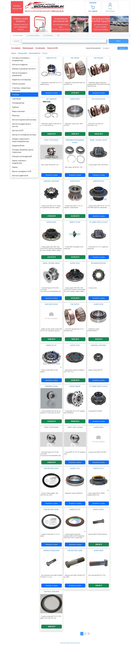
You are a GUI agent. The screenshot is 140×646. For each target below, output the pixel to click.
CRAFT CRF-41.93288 (74, 427)
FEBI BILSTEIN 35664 (51, 509)
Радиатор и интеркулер (21, 79)
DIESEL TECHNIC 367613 (98, 140)
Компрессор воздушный (22, 156)
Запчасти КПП (17, 130)
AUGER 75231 (75, 345)
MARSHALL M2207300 (51, 181)
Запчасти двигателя (20, 175)
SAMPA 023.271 (98, 468)
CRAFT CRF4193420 (51, 140)
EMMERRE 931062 (51, 386)
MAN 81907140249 (51, 304)
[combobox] (59, 41)
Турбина (15, 107)
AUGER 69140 (75, 181)
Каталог (13, 53)
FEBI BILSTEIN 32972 (51, 468)
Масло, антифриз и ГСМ (21, 171)
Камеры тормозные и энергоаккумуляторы (20, 140)
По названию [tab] (48, 35)
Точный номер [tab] (18, 35)
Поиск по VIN (52, 47)
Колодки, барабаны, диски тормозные (22, 151)
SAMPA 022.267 (51, 345)
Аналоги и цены (51, 93)
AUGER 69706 (98, 304)
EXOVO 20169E (98, 509)
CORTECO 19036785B (51, 591)
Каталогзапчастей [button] (17, 7)
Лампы (15, 167)
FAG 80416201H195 (98, 99)
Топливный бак (18, 103)
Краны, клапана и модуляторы (19, 161)
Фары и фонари (18, 111)
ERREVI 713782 (75, 222)
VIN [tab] (58, 35)
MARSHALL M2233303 (98, 345)
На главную (15, 47)
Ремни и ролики (18, 84)
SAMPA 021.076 (75, 509)
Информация (28, 47)
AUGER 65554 (98, 550)
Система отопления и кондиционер (20, 59)
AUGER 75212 (75, 263)
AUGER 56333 (51, 222)
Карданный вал (18, 145)
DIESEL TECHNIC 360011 (51, 263)
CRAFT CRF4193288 (51, 427)
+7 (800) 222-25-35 (57, 11)
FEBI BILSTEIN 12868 (75, 550)
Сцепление (16, 99)
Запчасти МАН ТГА (34, 53)
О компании (40, 47)
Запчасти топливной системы (24, 135)
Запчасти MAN (22, 53)
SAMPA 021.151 (51, 58)
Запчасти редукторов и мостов (21, 125)
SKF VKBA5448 (51, 99)
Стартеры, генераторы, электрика (21, 89)
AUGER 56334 (98, 427)
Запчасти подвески (19, 64)
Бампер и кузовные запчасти (23, 69)
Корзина (92, 2)
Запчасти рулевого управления (19, 74)
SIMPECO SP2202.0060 (51, 550)
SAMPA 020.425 (98, 181)
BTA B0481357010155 (98, 263)
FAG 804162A (98, 58)
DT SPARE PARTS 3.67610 (98, 386)
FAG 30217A (75, 304)
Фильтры (15, 115)
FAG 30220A (75, 58)
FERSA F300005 (74, 386)
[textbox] (64, 41)
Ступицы (15, 94)
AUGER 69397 (75, 99)
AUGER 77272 (75, 468)
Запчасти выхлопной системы (24, 120)
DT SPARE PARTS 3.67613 (98, 222)
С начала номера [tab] (33, 35)
